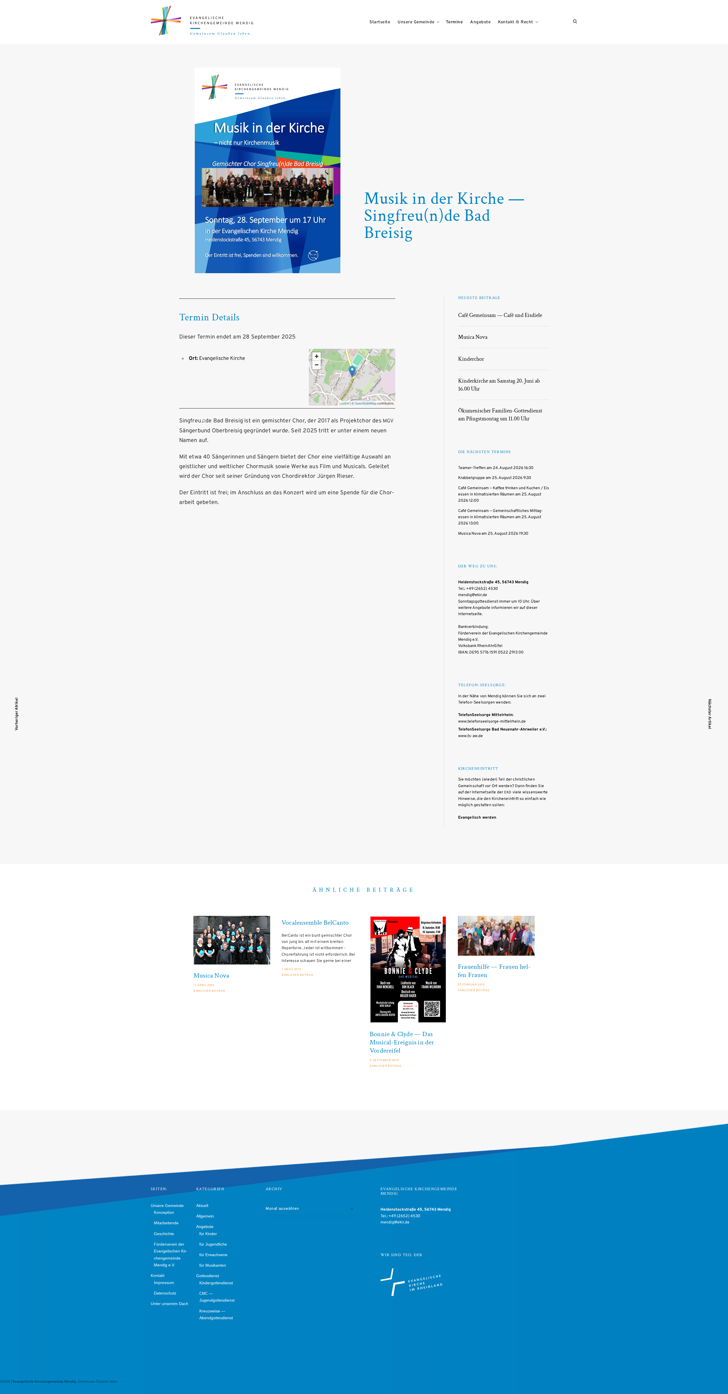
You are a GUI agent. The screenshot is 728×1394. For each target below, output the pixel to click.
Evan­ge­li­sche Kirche (222, 358)
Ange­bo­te (480, 22)
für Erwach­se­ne (213, 1254)
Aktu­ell (202, 1205)
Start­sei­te (379, 22)
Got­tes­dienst (207, 1275)
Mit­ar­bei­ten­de (166, 1223)
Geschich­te (164, 1233)
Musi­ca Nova (472, 337)
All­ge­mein (205, 1216)
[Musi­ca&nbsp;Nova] (231, 940)
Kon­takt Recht (515, 22)
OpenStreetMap (366, 403)
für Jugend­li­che (213, 1244)
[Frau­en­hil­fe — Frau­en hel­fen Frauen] (496, 936)
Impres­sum (164, 1282)
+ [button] (316, 356)
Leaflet (344, 403)
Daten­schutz (165, 1293)
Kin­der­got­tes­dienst (216, 1283)
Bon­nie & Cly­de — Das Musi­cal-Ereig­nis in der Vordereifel (402, 1042)
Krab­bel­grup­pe (471, 478)
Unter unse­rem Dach (169, 1303)
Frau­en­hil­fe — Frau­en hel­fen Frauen (494, 971)
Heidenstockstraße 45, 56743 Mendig (493, 582)
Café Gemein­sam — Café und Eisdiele (500, 315)
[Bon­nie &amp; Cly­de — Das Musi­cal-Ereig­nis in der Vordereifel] (408, 969)
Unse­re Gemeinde (416, 22)
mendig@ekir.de (472, 595)
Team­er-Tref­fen (472, 468)
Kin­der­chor (471, 359)
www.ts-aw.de (470, 736)
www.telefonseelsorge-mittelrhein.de (492, 721)
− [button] (316, 364)
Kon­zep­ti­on (164, 1212)
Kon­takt (157, 1275)
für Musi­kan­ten (212, 1265)
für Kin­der (208, 1233)
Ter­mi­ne (454, 22)
